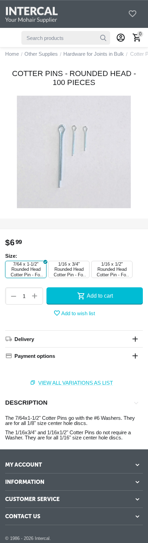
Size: (11, 256)
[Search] (103, 38)
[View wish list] (132, 14)
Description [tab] (26, 402)
